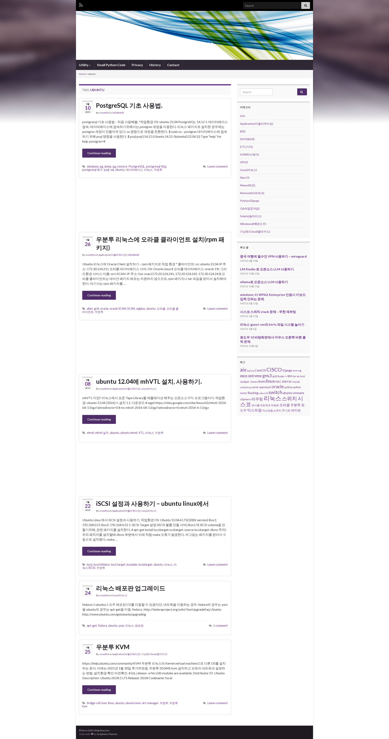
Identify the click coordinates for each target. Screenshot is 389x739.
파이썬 (296, 410)
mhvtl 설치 (102, 432)
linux (111, 703)
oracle (104, 308)
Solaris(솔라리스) (250, 216)
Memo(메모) (247, 185)
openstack (265, 387)
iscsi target (118, 564)
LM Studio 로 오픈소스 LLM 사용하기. (267, 269)
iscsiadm (132, 564)
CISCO (274, 369)
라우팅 (257, 398)
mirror (287, 381)
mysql (296, 381)
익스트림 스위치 (271, 410)
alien (90, 308)
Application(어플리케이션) (112, 254)
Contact (173, 65)
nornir (255, 387)
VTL (141, 432)
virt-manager (150, 703)
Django (287, 370)
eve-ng (297, 370)
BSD (243, 131)
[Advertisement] (155, 205)
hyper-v (282, 376)
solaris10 (263, 393)
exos (244, 375)
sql (112, 169)
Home (82, 73)
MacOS (244, 177)
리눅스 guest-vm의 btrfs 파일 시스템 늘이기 (272, 324)
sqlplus (140, 308)
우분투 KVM (112, 646)
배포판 (139, 625)
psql (106, 169)
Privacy (137, 65)
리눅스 (148, 169)
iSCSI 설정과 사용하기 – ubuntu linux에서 (152, 503)
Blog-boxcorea (194, 43)
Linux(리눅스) (148, 388)
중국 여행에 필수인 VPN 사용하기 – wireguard (273, 256)
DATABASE (118, 112)
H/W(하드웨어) (249, 154)
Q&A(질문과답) (250, 208)
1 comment (220, 625)
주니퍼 (286, 410)
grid (96, 308)
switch (275, 392)
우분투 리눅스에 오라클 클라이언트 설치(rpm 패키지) (160, 243)
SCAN (131, 308)
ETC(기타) (246, 146)
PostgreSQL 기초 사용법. (129, 105)
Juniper (245, 381)
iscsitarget (145, 564)
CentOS (260, 370)
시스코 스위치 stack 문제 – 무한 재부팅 (268, 312)
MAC (278, 381)
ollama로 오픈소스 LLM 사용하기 (264, 282)
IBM (289, 376)
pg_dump (105, 166)
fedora (102, 625)
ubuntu (120, 169)
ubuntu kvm (133, 703)
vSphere (245, 399)
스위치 (289, 398)
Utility (84, 65)
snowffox (104, 112)
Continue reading (99, 153)
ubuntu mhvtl (128, 432)
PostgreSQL (136, 166)
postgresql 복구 (92, 169)
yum (121, 625)
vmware (298, 393)
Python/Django (249, 200)
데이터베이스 (134, 169)
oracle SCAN (118, 308)
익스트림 (254, 410)
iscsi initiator (102, 564)
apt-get (92, 625)
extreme (255, 375)
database (93, 166)
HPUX (244, 162)
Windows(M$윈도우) (253, 224)
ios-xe (296, 376)
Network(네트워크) (252, 193)
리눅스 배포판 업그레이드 (130, 588)
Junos (254, 381)
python (288, 387)
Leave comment (217, 166)
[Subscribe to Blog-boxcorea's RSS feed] (81, 4)
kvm (104, 703)
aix (243, 370)
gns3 (267, 375)
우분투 (158, 169)
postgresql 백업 (156, 166)
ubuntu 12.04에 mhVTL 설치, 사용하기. (149, 381)
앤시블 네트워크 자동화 (265, 405)
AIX (242, 116)
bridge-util (93, 703)
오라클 (161, 308)
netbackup (245, 387)
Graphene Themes (107, 734)
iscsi (89, 564)
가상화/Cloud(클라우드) (154, 654)
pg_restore (120, 166)
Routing (253, 393)
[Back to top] (380, 730)
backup (250, 370)
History (155, 65)
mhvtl (90, 432)
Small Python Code (111, 65)
